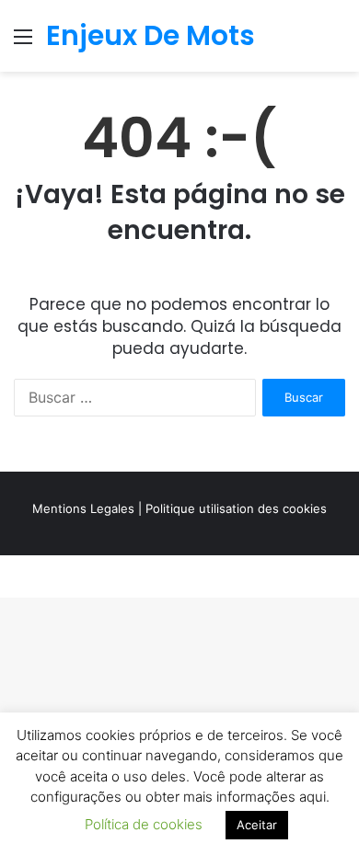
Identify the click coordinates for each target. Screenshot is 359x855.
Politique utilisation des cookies (236, 508)
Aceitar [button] (257, 824)
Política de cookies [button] (144, 824)
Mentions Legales (83, 508)
